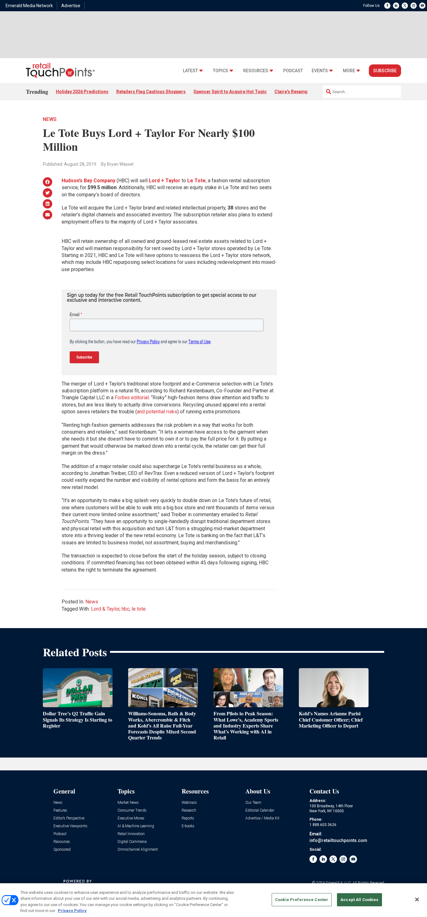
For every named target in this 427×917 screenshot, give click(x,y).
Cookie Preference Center (301, 899)
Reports (188, 818)
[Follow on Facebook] (387, 6)
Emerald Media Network (29, 5)
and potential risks (157, 412)
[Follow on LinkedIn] (396, 6)
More (349, 70)
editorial (132, 398)
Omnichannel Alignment (138, 850)
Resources (255, 70)
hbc (125, 609)
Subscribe (385, 70)
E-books (188, 826)
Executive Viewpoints (70, 826)
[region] (213, 900)
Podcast (293, 70)
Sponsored (62, 850)
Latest (190, 70)
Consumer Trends (132, 811)
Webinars (189, 803)
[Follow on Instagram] (413, 6)
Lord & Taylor (105, 609)
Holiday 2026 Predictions (82, 91)
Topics (220, 70)
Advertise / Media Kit (262, 818)
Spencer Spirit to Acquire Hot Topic (230, 91)
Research (189, 811)
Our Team (253, 803)
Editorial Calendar (259, 811)
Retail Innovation (131, 834)
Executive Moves (131, 818)
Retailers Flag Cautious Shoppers (151, 91)
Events (320, 70)
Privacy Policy (72, 910)
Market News (128, 803)
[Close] (417, 899)
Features (60, 811)
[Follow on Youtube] (422, 6)
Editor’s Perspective (68, 818)
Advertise (70, 5)
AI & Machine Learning (136, 826)
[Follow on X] (405, 6)
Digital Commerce (132, 842)
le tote (139, 609)
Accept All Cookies (359, 899)
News (50, 119)
